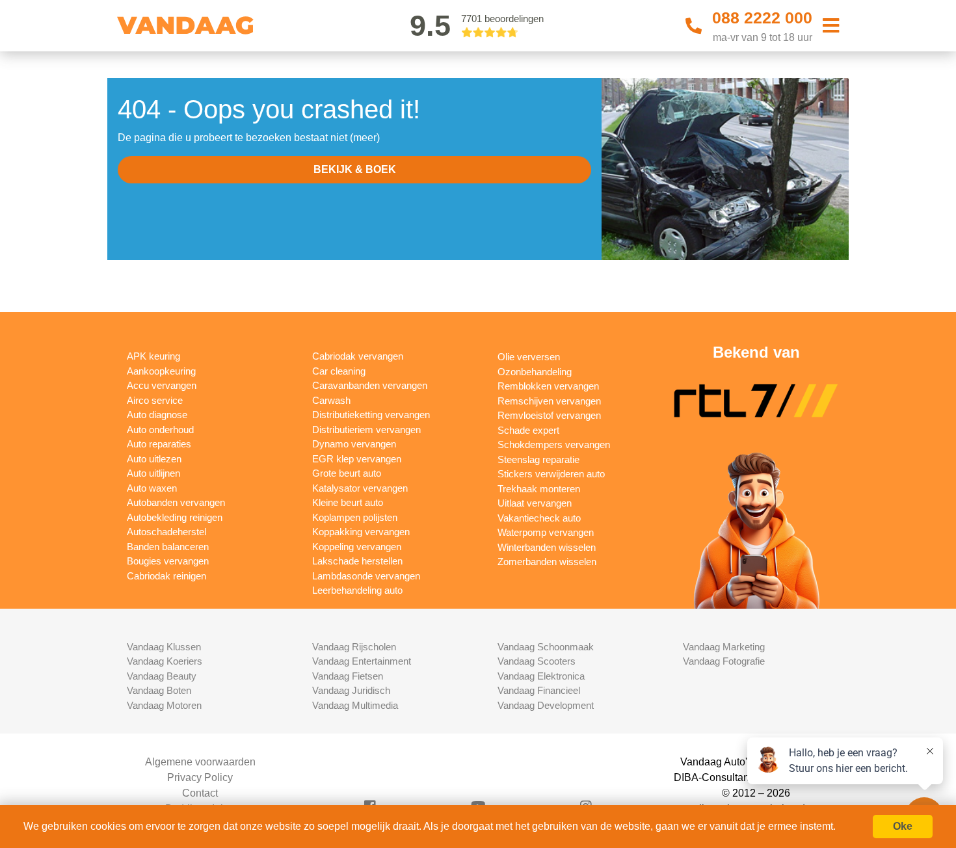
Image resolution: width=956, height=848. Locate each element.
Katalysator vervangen (360, 488)
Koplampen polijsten (354, 517)
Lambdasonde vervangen (366, 575)
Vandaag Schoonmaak (546, 646)
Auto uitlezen (154, 458)
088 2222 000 (762, 17)
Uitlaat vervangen (535, 503)
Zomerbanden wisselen (547, 561)
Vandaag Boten (159, 690)
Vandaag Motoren (164, 705)
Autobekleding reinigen (174, 517)
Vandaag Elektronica (541, 676)
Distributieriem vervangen (366, 429)
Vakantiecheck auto (539, 517)
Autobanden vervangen (176, 502)
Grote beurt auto (346, 473)
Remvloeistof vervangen (549, 415)
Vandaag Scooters (537, 661)
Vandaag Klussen (164, 646)
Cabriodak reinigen (166, 575)
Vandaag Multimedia (355, 705)
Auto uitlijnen (153, 473)
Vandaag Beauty (161, 676)
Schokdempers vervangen (554, 444)
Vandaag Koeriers (164, 661)
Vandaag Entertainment (361, 661)
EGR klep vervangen (356, 458)
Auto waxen (152, 488)
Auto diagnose (157, 414)
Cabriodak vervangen (357, 356)
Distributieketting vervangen (371, 414)
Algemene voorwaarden (200, 761)
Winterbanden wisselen (547, 547)
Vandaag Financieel (539, 690)
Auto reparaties (159, 443)
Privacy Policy (200, 777)
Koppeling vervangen (356, 546)
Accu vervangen (161, 385)
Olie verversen (529, 356)
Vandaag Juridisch (351, 690)
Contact (200, 793)
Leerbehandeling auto (357, 590)
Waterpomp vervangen (546, 532)
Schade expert (528, 430)
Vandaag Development (546, 705)
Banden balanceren (168, 546)
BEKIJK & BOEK (354, 169)
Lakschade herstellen (357, 560)
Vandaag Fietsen (347, 676)
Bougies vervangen (168, 560)
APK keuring (153, 356)
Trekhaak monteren (539, 488)
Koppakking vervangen (361, 531)
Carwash (331, 400)
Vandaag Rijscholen (354, 646)
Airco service (155, 400)
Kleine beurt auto (347, 502)
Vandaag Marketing (724, 646)
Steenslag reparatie (538, 459)
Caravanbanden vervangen (369, 385)
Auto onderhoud (160, 429)
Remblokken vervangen (548, 385)
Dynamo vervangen (354, 443)
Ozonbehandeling (535, 371)
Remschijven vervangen (549, 400)
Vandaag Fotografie (724, 661)
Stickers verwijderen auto (551, 473)
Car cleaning (338, 371)
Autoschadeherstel (166, 531)
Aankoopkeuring (161, 371)
